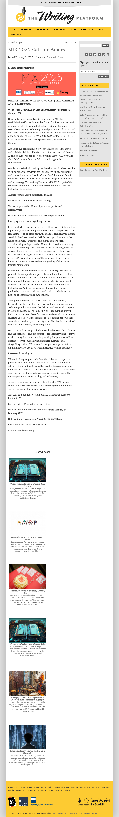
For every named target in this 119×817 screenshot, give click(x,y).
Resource (27, 29)
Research (43, 29)
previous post (17, 42)
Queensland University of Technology (42, 801)
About (101, 29)
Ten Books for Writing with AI (94, 138)
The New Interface (88, 151)
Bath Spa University (23, 801)
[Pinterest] (90, 54)
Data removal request (88, 813)
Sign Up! (103, 76)
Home (13, 29)
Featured (51, 57)
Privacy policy (70, 813)
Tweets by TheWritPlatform (94, 170)
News (74, 29)
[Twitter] (94, 54)
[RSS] (108, 54)
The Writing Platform (59, 16)
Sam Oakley (57, 813)
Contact (15, 35)
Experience (60, 29)
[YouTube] (99, 54)
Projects (87, 29)
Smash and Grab (87, 155)
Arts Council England (94, 802)
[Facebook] (86, 54)
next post (69, 42)
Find (105, 45)
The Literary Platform (12, 802)
